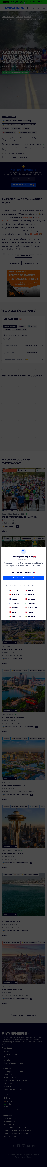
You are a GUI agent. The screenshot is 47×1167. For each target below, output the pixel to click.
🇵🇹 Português (15, 616)
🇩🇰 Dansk (29, 590)
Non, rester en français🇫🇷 (23, 572)
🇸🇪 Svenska (30, 616)
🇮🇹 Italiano (30, 603)
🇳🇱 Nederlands (31, 607)
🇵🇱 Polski (29, 612)
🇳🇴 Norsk (13, 612)
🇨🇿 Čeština (13, 590)
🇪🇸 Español (30, 599)
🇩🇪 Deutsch (14, 594)
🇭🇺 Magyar (13, 607)
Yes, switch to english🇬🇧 (23, 577)
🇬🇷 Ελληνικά (30, 594)
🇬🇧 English (13, 599)
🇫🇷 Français (14, 603)
